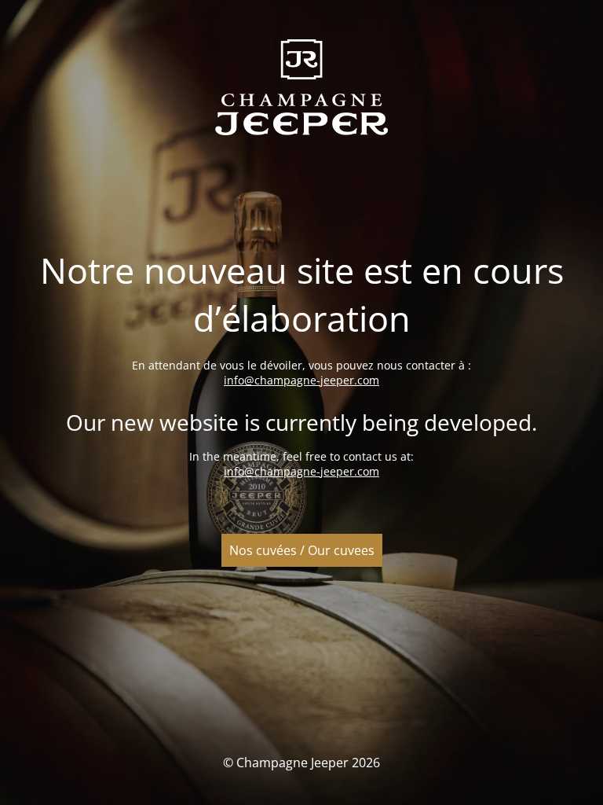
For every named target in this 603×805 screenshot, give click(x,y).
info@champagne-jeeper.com (301, 380)
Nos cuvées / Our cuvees (302, 550)
